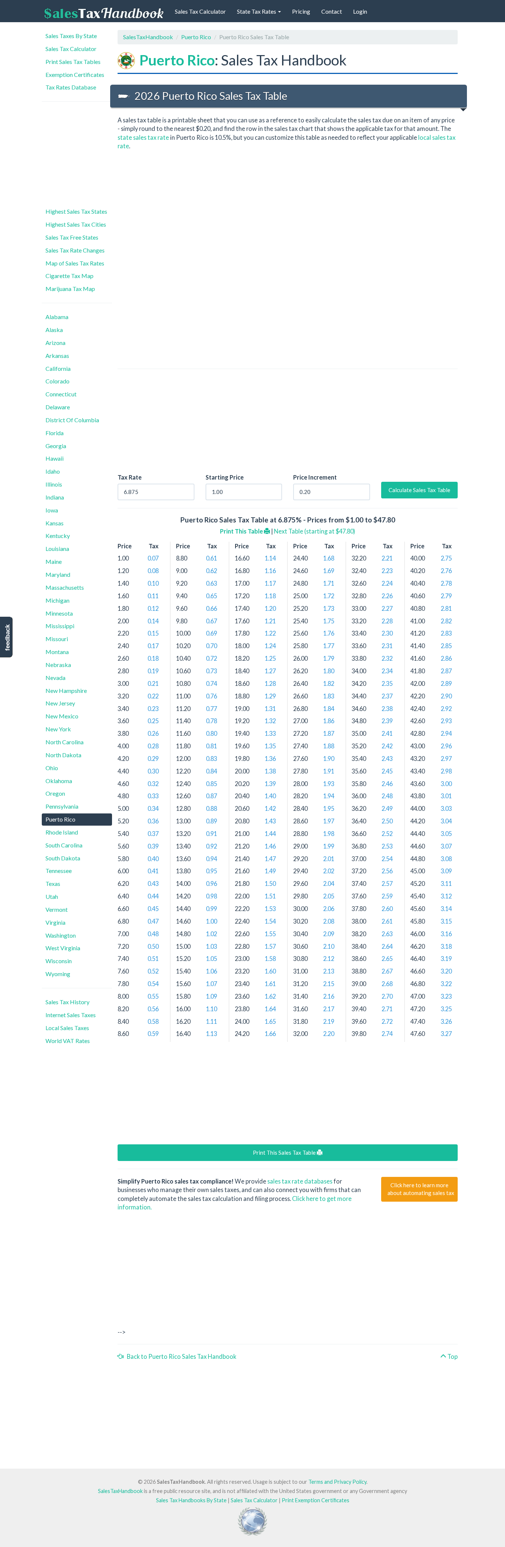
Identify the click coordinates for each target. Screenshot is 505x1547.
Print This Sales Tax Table (285, 1152)
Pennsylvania (61, 806)
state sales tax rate (143, 137)
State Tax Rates (257, 11)
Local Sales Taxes (67, 1027)
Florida (54, 432)
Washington (60, 935)
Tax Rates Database (70, 87)
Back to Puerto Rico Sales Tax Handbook (179, 1356)
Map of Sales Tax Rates (74, 263)
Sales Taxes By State (71, 35)
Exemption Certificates (74, 74)
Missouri (56, 638)
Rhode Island (61, 832)
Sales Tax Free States (71, 237)
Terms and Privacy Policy (337, 1482)
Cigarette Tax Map (69, 275)
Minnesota (59, 613)
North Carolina (64, 741)
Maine (53, 561)
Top (452, 1356)
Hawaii (54, 458)
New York (58, 728)
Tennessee (58, 870)
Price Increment (315, 477)
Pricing (301, 11)
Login (360, 11)
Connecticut (61, 393)
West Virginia (62, 947)
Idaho (52, 471)
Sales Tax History (67, 1001)
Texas (52, 883)
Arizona (55, 342)
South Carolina (63, 845)
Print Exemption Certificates (315, 1500)
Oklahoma (58, 780)
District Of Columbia (72, 419)
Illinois (53, 484)
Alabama (56, 316)
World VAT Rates (67, 1040)
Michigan (57, 600)
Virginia (55, 922)
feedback (7, 637)
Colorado (57, 381)
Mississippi (59, 625)
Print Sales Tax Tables (73, 61)
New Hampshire (66, 690)
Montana (57, 651)
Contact (331, 11)
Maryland (57, 574)
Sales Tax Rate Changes (75, 250)
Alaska (54, 329)
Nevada (55, 677)
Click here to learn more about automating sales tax (420, 1189)
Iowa (51, 510)
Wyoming (57, 973)
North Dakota (63, 754)
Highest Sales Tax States (76, 211)
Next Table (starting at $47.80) (314, 531)
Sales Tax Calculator (200, 11)
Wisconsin (58, 960)
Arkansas (57, 355)
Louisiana (57, 548)
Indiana (54, 497)
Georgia (55, 445)
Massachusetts (64, 587)
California (58, 368)
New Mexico (61, 716)
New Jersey (60, 703)
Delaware (57, 406)
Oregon (55, 793)
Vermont (56, 909)
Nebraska (58, 664)
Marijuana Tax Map (70, 288)
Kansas (54, 523)
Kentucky (57, 535)
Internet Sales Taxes (70, 1014)
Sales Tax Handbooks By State (191, 1500)
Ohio (51, 767)
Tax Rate (130, 477)
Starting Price (225, 477)
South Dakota (62, 857)
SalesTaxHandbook (148, 36)
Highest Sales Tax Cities (75, 224)
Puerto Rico (60, 819)
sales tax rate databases (299, 1181)
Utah (51, 896)
